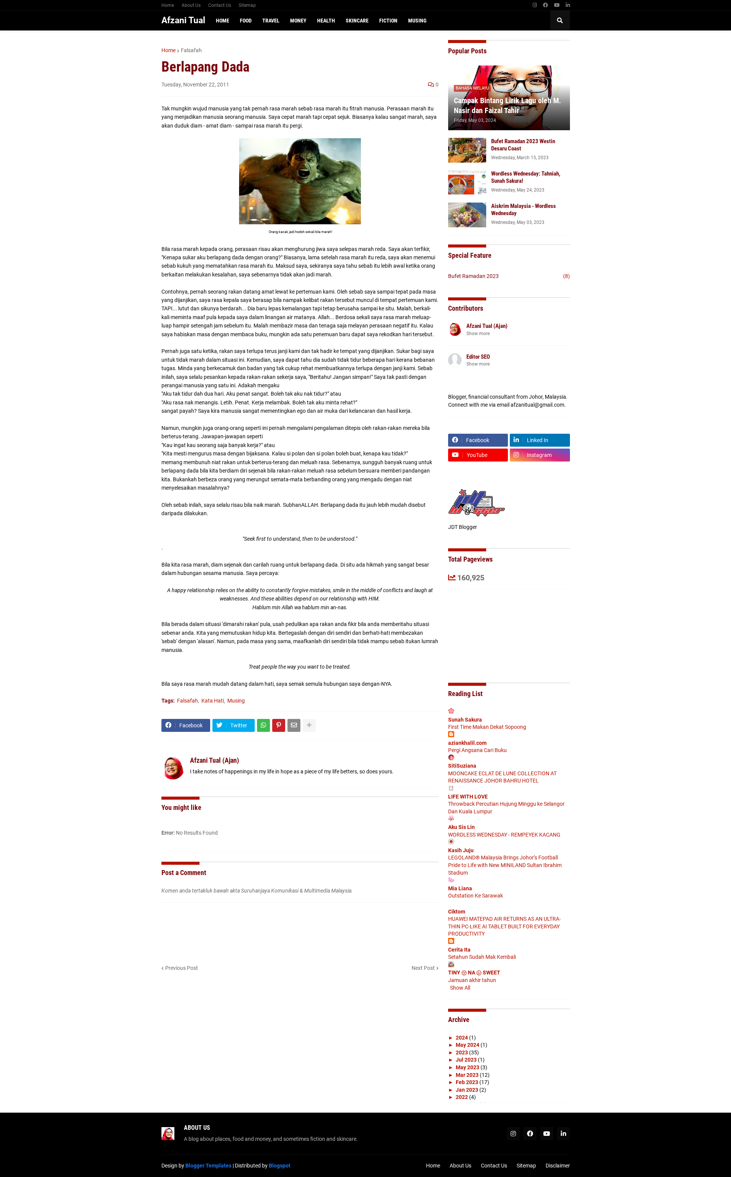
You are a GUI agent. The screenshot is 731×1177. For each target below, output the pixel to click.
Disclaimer (558, 1166)
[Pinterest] (278, 725)
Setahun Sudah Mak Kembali (482, 957)
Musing (236, 700)
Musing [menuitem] (417, 21)
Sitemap (247, 5)
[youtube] (557, 5)
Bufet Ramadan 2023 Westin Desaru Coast (523, 145)
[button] (560, 20)
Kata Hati (212, 700)
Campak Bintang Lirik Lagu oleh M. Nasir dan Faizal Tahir (507, 105)
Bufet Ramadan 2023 (509, 276)
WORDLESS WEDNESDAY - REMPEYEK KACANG (504, 835)
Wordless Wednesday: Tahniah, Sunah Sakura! (525, 177)
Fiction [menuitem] (388, 21)
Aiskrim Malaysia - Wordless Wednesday (523, 210)
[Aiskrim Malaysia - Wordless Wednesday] (467, 215)
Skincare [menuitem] (357, 21)
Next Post (423, 968)
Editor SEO (478, 356)
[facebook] (545, 5)
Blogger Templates (208, 1166)
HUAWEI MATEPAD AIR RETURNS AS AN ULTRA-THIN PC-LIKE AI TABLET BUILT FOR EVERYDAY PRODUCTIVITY (504, 926)
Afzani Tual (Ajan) (487, 326)
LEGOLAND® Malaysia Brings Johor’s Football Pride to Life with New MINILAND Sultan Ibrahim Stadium (505, 864)
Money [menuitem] (298, 21)
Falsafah (191, 50)
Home (167, 5)
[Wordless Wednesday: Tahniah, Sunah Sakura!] (467, 182)
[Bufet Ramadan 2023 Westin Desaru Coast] (467, 150)
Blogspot (279, 1166)
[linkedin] (568, 5)
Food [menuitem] (246, 21)
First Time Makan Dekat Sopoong (487, 727)
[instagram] (535, 5)
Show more (478, 333)
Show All (460, 988)
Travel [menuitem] (270, 21)
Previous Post (181, 968)
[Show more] (309, 725)
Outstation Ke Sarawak (475, 896)
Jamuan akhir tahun (472, 980)
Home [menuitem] (222, 21)
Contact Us (219, 5)
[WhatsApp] (263, 725)
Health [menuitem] (326, 21)
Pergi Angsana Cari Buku (477, 750)
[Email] (293, 725)
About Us (191, 5)
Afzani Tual (183, 20)
